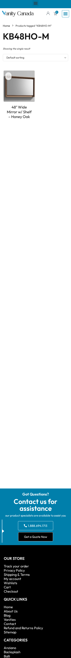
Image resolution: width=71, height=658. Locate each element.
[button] (35, 3)
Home (6, 25)
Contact (10, 624)
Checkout (11, 591)
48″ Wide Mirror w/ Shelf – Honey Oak (19, 112)
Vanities (10, 620)
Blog (7, 615)
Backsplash (12, 652)
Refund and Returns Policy (23, 628)
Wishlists (10, 583)
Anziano (10, 648)
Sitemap (10, 632)
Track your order (16, 566)
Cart (7, 587)
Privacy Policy (14, 570)
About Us (11, 611)
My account (12, 579)
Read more (19, 123)
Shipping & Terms (17, 575)
